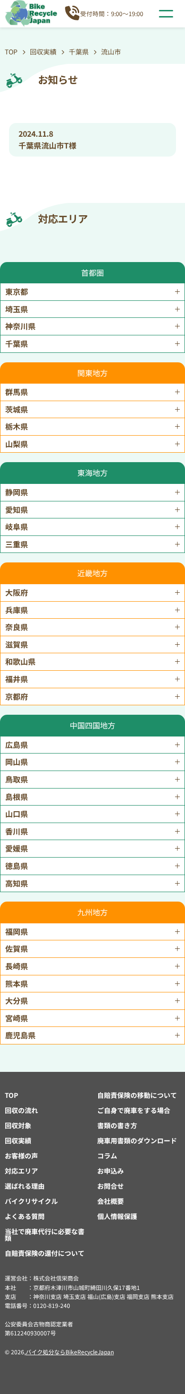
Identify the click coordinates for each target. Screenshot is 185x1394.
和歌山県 (20, 661)
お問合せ (110, 1186)
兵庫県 (16, 609)
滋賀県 (16, 644)
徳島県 (16, 865)
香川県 (16, 831)
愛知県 (16, 509)
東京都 (16, 291)
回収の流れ (21, 1110)
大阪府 (16, 592)
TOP (11, 1095)
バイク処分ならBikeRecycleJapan (70, 1352)
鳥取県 (16, 779)
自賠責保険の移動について (137, 1095)
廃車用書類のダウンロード (137, 1140)
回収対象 (18, 1125)
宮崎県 (16, 1018)
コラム (107, 1155)
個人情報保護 (117, 1216)
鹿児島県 (20, 1035)
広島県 (16, 744)
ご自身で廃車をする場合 (133, 1110)
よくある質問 (25, 1216)
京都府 (16, 696)
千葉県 (16, 343)
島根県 (16, 796)
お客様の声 (21, 1155)
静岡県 (16, 492)
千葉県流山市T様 (47, 145)
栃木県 (16, 426)
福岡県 (16, 931)
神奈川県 (20, 326)
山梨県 (16, 443)
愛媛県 (16, 848)
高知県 (16, 883)
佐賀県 (16, 948)
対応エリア (21, 1170)
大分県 (16, 1000)
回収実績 (18, 1140)
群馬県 (16, 391)
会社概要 (110, 1201)
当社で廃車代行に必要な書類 (44, 1235)
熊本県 (16, 983)
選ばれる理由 (25, 1186)
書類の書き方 (117, 1125)
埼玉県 (16, 309)
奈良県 (16, 626)
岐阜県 (16, 526)
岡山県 (16, 761)
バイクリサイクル (31, 1201)
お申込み (110, 1170)
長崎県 (16, 966)
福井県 (16, 678)
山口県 (16, 813)
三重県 (16, 544)
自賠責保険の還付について (44, 1253)
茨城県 (16, 409)
